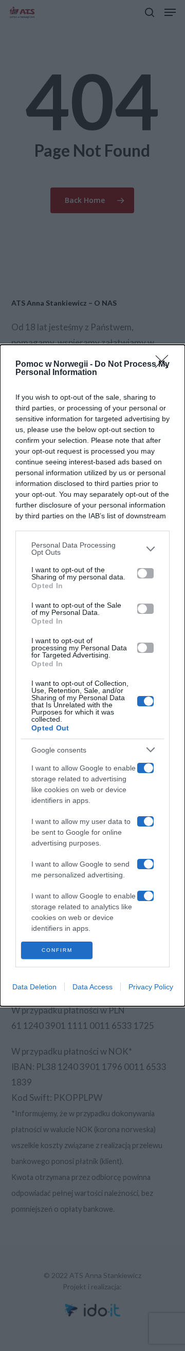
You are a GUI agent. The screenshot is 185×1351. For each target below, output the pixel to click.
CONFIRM (57, 950)
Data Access (92, 987)
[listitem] (92, 548)
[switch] (145, 573)
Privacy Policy (150, 987)
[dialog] (92, 675)
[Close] (165, 364)
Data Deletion (34, 987)
